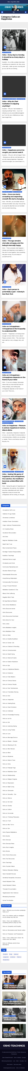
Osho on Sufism (7, 809)
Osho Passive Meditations (10, 832)
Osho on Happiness (7, 52)
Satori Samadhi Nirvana (9, 874)
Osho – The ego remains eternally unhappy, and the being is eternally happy (12, 243)
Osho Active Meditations (9, 605)
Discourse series (17, 1064)
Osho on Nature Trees (9, 760)
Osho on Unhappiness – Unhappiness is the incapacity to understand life (13, 328)
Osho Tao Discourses (9, 858)
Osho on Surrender (8, 813)
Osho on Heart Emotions (9, 707)
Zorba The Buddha (8, 900)
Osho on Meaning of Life (9, 745)
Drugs (10, 954)
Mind (17, 1060)
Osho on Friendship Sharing (10, 692)
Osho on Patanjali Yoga (9, 767)
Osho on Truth (7, 821)
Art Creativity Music (8, 529)
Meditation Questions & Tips (10, 589)
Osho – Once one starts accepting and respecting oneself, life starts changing (13, 196)
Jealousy (16, 954)
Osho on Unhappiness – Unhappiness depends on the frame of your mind (13, 377)
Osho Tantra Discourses (9, 855)
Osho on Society (7, 805)
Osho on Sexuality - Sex (8, 423)
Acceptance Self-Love (7, 191)
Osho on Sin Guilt (7, 802)
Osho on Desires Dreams (10, 658)
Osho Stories (6, 851)
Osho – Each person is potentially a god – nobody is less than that (13, 291)
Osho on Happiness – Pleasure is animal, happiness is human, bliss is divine (14, 428)
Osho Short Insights (8, 847)
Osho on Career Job (8, 642)
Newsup (23, 1052)
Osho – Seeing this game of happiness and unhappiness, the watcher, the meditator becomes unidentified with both (13, 478)
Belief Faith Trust (7, 544)
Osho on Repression (8, 783)
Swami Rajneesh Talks (9, 881)
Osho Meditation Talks (9, 631)
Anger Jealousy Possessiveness (12, 525)
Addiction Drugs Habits (9, 514)
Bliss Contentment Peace (10, 548)
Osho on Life (6, 722)
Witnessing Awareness (9, 896)
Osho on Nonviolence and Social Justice (14, 930)
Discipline (5, 954)
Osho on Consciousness (9, 650)
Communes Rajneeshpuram (10, 567)
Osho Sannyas (7, 839)
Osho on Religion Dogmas (10, 779)
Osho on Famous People (9, 684)
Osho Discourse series (9, 608)
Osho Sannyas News (8, 843)
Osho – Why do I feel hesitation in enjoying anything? (10, 103)
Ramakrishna (6, 959)
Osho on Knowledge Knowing (11, 714)
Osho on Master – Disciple (10, 741)
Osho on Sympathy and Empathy (12, 926)
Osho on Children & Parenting (11, 646)
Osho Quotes (6, 836)
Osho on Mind (6, 752)
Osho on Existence (8, 673)
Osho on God (6, 695)
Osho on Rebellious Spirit (10, 771)
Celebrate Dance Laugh (9, 559)
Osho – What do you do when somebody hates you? (13, 987)
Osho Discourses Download (10, 616)
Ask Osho (5, 536)
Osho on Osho (7, 764)
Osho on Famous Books (9, 680)
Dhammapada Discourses (8, 421)
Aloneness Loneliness (9, 517)
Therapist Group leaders (9, 889)
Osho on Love (6, 733)
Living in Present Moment (10, 586)
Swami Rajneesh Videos (9, 885)
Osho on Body (7, 635)
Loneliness (12, 957)
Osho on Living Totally (9, 730)
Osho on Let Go (7, 718)
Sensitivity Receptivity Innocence (12, 877)
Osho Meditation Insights (8, 471)
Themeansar (14, 1054)
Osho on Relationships (9, 775)
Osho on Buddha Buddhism (10, 639)
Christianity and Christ (9, 563)
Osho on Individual (8, 711)
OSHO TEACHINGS (14, 7)
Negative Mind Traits (8, 597)
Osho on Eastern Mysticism (10, 661)
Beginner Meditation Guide (10, 540)
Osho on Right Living (8, 786)
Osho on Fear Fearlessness (10, 688)
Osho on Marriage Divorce (10, 737)
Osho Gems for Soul (8, 620)
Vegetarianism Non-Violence (10, 893)
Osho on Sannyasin (8, 790)
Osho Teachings (7, 862)
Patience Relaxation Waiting (10, 870)
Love (14, 1060)
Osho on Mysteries (8, 756)
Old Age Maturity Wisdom (10, 601)
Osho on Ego (6, 665)
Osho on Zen (6, 828)
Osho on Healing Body (9, 703)
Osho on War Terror (8, 824)
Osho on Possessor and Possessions (13, 934)
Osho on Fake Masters (9, 677)
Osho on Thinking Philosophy (11, 817)
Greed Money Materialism (10, 578)
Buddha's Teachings (8, 555)
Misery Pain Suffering (9, 593)
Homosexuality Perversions (10, 582)
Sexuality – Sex (23, 1060)
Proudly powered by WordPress (9, 1052)
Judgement (5, 957)
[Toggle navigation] (13, 12)
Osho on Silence (7, 798)
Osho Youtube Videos (9, 866)
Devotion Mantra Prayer (9, 570)
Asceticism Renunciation (9, 532)
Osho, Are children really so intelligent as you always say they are (14, 1003)
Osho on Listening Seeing (10, 726)
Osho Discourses (7, 612)
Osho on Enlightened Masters (11, 669)
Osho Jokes (6, 623)
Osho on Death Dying (9, 654)
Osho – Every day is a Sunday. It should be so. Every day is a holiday (13, 57)
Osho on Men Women (9, 749)
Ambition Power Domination (10, 521)
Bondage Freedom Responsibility (12, 551)
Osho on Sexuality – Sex (9, 794)
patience (19, 957)
